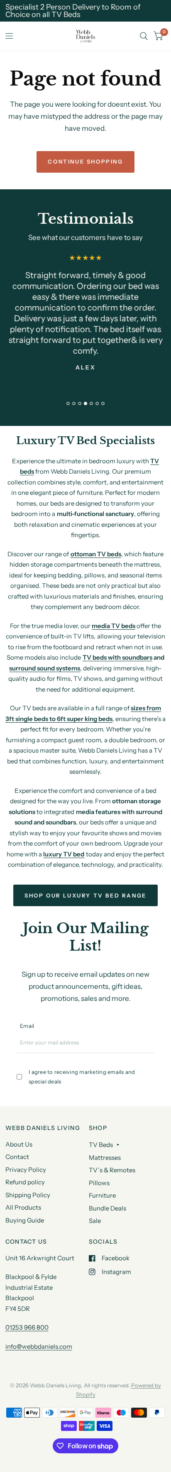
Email (27, 1025)
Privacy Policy (25, 1170)
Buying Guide (24, 1220)
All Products (23, 1207)
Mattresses (105, 1157)
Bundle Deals (107, 1208)
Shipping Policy (27, 1195)
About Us (18, 1144)
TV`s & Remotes (112, 1170)
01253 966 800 (27, 1327)
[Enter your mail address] (149, 1045)
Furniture (102, 1195)
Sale (95, 1221)
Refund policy (25, 1182)
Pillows (99, 1183)
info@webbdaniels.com (38, 1346)
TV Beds (101, 1145)
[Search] (144, 36)
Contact (17, 1157)
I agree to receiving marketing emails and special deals (82, 1077)
